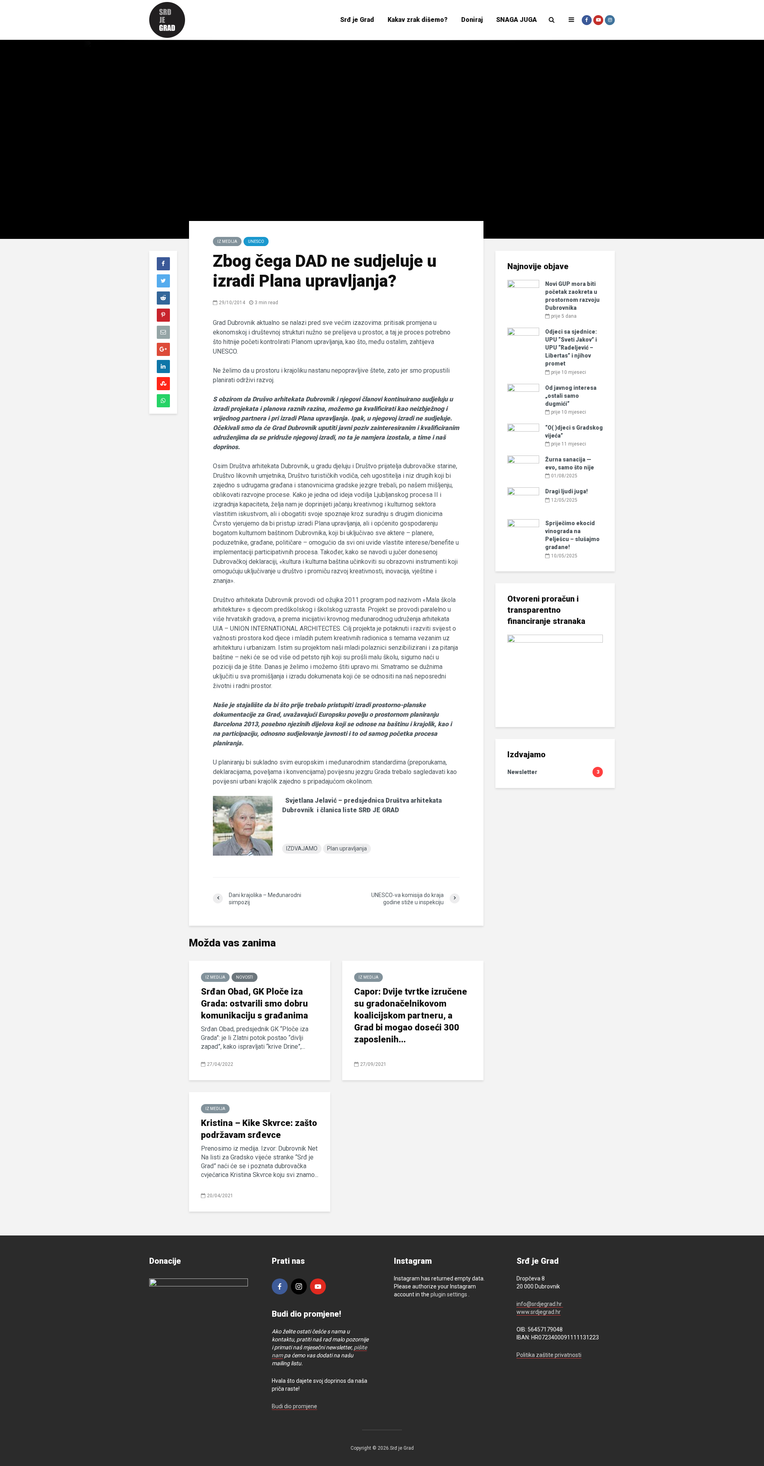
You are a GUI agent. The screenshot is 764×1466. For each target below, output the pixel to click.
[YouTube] (318, 1286)
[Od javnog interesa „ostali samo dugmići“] (523, 395)
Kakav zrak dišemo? (418, 19)
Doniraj (472, 19)
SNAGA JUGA (516, 19)
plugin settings (449, 1294)
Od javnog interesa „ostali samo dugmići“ (570, 396)
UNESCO (256, 241)
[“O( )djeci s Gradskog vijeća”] (523, 435)
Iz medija (227, 241)
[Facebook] (280, 1286)
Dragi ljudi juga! (566, 491)
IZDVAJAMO (302, 848)
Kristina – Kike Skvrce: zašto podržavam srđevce (259, 1129)
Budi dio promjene (294, 1406)
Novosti (244, 977)
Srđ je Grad (357, 19)
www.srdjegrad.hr (538, 1312)
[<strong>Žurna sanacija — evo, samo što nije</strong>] (523, 467)
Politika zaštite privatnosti (548, 1355)
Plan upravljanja (347, 848)
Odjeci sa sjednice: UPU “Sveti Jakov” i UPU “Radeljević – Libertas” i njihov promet (571, 347)
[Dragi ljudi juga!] (523, 499)
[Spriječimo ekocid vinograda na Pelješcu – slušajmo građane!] (523, 531)
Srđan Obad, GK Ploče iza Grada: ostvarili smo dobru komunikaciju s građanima (254, 1003)
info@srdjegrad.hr (539, 1304)
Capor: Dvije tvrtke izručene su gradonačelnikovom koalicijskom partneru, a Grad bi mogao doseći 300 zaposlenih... (410, 1015)
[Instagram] (299, 1286)
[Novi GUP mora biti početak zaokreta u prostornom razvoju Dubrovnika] (523, 291)
